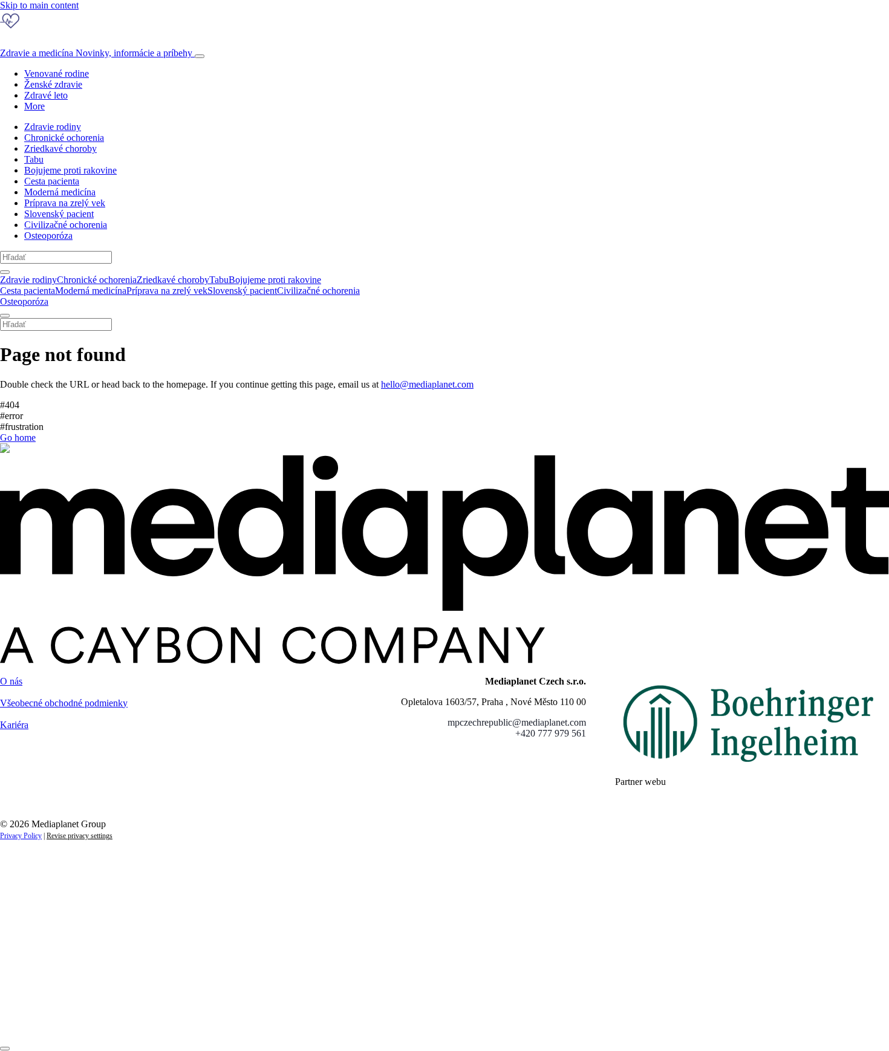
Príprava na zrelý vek (64, 203)
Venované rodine (56, 73)
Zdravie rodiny (52, 127)
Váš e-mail (38, 978)
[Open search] (5, 272)
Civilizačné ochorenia (65, 225)
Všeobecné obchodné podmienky (64, 703)
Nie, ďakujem (248, 1019)
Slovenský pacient (59, 214)
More (34, 106)
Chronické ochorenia (64, 137)
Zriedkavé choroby (60, 148)
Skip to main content (39, 5)
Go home (18, 437)
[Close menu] (5, 315)
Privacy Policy (21, 835)
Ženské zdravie (53, 84)
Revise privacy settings (79, 835)
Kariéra (14, 725)
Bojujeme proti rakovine (70, 170)
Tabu (34, 159)
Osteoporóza (48, 235)
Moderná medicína (60, 192)
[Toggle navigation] (199, 56)
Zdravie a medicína (96, 53)
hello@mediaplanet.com (427, 384)
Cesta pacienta (51, 181)
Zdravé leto (46, 95)
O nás (11, 681)
